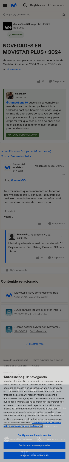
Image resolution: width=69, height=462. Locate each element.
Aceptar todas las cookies (34, 455)
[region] (34, 414)
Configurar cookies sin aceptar (34, 435)
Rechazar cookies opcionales (34, 445)
